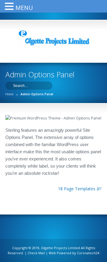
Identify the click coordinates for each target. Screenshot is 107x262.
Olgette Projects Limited (60, 248)
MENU (24, 8)
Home (9, 94)
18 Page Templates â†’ (80, 189)
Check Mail (36, 253)
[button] (10, 6)
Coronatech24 (88, 253)
